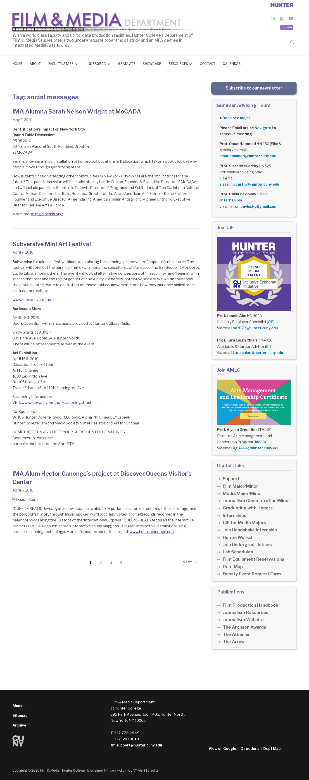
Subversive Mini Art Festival (51, 243)
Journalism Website (243, 619)
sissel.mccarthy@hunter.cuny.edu (249, 184)
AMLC (259, 442)
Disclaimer (95, 770)
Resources (178, 63)
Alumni (18, 706)
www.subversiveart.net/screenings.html (56, 402)
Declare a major (236, 118)
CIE (270, 322)
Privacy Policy (115, 770)
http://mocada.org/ (47, 214)
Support (231, 478)
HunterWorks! (237, 537)
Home (17, 63)
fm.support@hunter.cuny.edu (136, 745)
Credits (153, 770)
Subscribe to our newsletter (254, 88)
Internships (230, 200)
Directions (250, 748)
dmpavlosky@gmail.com (256, 206)
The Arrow (234, 641)
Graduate (126, 63)
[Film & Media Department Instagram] (273, 19)
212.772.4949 (126, 733)
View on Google (222, 748)
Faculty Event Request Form (252, 574)
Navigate (262, 128)
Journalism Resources (245, 612)
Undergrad (96, 63)
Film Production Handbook (250, 605)
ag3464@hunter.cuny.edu (256, 448)
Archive (19, 725)
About (35, 63)
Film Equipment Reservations (253, 559)
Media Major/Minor (242, 493)
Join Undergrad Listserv (248, 544)
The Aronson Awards (244, 627)
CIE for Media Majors (244, 522)
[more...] (63, 45)
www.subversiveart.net (32, 300)
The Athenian (237, 634)
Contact (207, 63)
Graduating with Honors (248, 508)
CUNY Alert (136, 770)
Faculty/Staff (61, 63)
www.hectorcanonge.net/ (152, 532)
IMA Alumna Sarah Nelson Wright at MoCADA (76, 111)
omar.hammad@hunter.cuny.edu (247, 156)
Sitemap (20, 715)
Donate (287, 27)
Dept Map (233, 566)
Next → (190, 562)
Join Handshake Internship (250, 530)
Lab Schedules (238, 552)
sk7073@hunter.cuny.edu (255, 328)
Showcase (152, 63)
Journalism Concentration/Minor (256, 500)
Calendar (232, 63)
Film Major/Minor (240, 486)
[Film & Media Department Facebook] (281, 19)
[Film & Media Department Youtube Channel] (291, 19)
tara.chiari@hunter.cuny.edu (258, 353)
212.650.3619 (126, 739)
